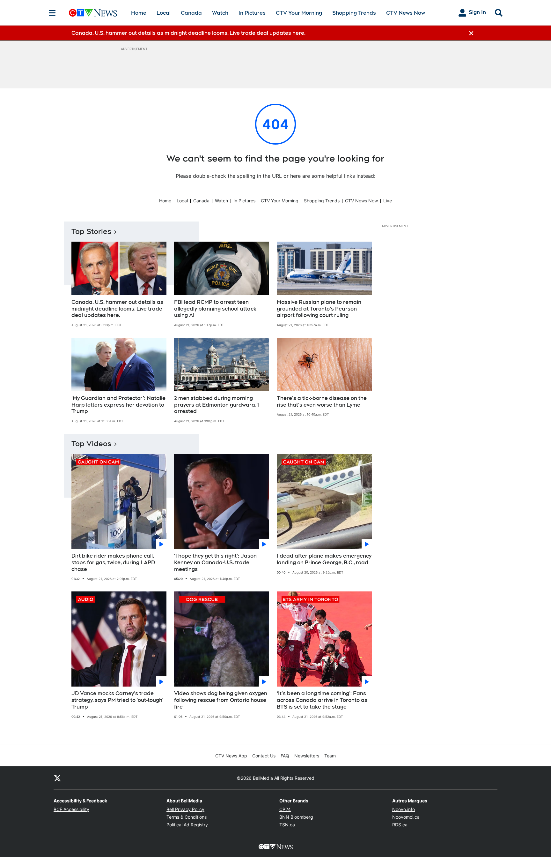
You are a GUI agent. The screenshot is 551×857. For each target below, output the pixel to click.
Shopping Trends (354, 13)
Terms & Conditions (186, 817)
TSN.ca (287, 824)
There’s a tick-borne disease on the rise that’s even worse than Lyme (322, 401)
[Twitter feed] (57, 778)
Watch (220, 13)
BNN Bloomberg (296, 817)
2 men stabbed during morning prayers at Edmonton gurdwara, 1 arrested (216, 405)
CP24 (285, 809)
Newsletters (306, 755)
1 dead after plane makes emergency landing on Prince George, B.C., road (324, 559)
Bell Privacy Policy (185, 809)
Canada (191, 13)
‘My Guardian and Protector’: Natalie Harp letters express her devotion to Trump (118, 405)
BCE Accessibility (71, 809)
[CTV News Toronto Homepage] (93, 13)
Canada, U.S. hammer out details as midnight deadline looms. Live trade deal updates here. (117, 309)
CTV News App (231, 755)
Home (138, 13)
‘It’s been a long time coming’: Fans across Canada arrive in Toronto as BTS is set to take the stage (322, 700)
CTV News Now (405, 13)
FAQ (285, 755)
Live (387, 200)
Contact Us (264, 755)
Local (164, 13)
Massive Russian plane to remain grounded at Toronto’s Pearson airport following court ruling (319, 309)
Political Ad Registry (187, 824)
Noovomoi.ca (406, 817)
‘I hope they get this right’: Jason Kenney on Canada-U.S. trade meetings (215, 562)
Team (330, 755)
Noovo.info (403, 809)
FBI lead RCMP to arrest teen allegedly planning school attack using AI (215, 309)
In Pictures (252, 13)
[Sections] (52, 12)
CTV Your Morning (299, 13)
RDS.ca (400, 824)
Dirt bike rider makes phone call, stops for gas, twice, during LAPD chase (113, 562)
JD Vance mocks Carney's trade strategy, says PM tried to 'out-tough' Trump (117, 700)
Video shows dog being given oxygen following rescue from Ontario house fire (220, 700)
